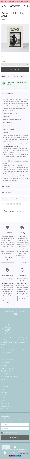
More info (15, 88)
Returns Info (4, 365)
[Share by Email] (17, 204)
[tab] (15, 93)
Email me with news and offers (10, 432)
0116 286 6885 (6, 352)
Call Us (23, 298)
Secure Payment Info (7, 368)
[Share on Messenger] (20, 204)
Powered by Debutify (20, 451)
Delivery (22, 262)
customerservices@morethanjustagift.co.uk (14, 349)
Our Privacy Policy (6, 374)
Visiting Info (4, 379)
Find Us (3, 400)
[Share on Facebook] (8, 204)
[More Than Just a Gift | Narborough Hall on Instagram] (16, 314)
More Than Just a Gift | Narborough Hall (19, 449)
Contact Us (7, 259)
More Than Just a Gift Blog (9, 376)
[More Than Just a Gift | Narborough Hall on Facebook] (14, 314)
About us (4, 392)
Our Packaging (7, 302)
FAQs (2, 397)
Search (3, 389)
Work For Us (5, 403)
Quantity (3, 61)
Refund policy (5, 409)
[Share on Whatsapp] (14, 204)
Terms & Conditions (7, 371)
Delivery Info (5, 362)
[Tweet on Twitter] (11, 204)
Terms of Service (6, 406)
